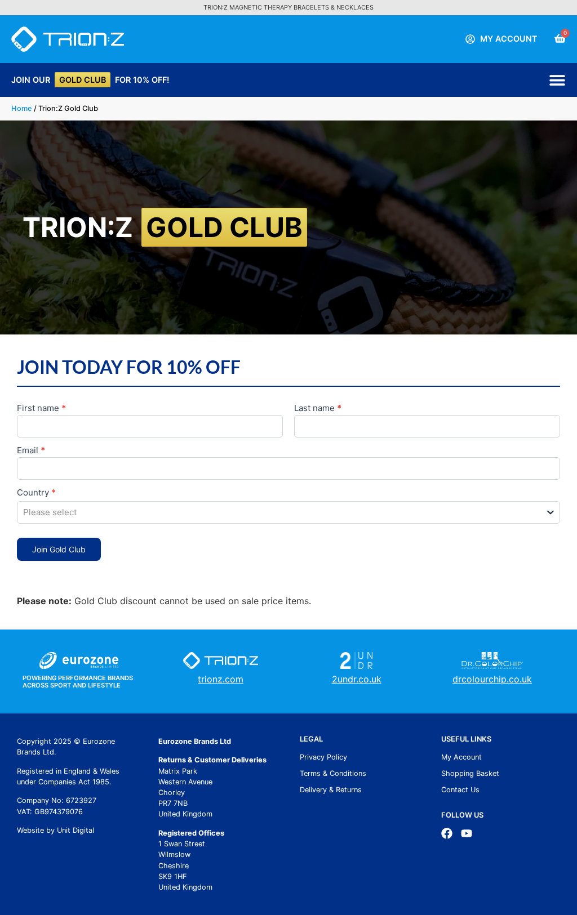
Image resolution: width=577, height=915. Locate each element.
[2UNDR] (356, 660)
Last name (317, 408)
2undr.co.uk (356, 679)
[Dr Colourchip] (492, 660)
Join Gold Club (59, 549)
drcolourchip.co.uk (492, 679)
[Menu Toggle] (557, 80)
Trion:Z (163, 227)
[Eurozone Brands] (79, 660)
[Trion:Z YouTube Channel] (466, 833)
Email (31, 451)
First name (41, 408)
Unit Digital (75, 830)
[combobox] (288, 512)
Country (36, 493)
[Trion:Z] (67, 39)
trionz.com (220, 679)
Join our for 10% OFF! (90, 79)
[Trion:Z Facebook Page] (446, 833)
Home (21, 108)
